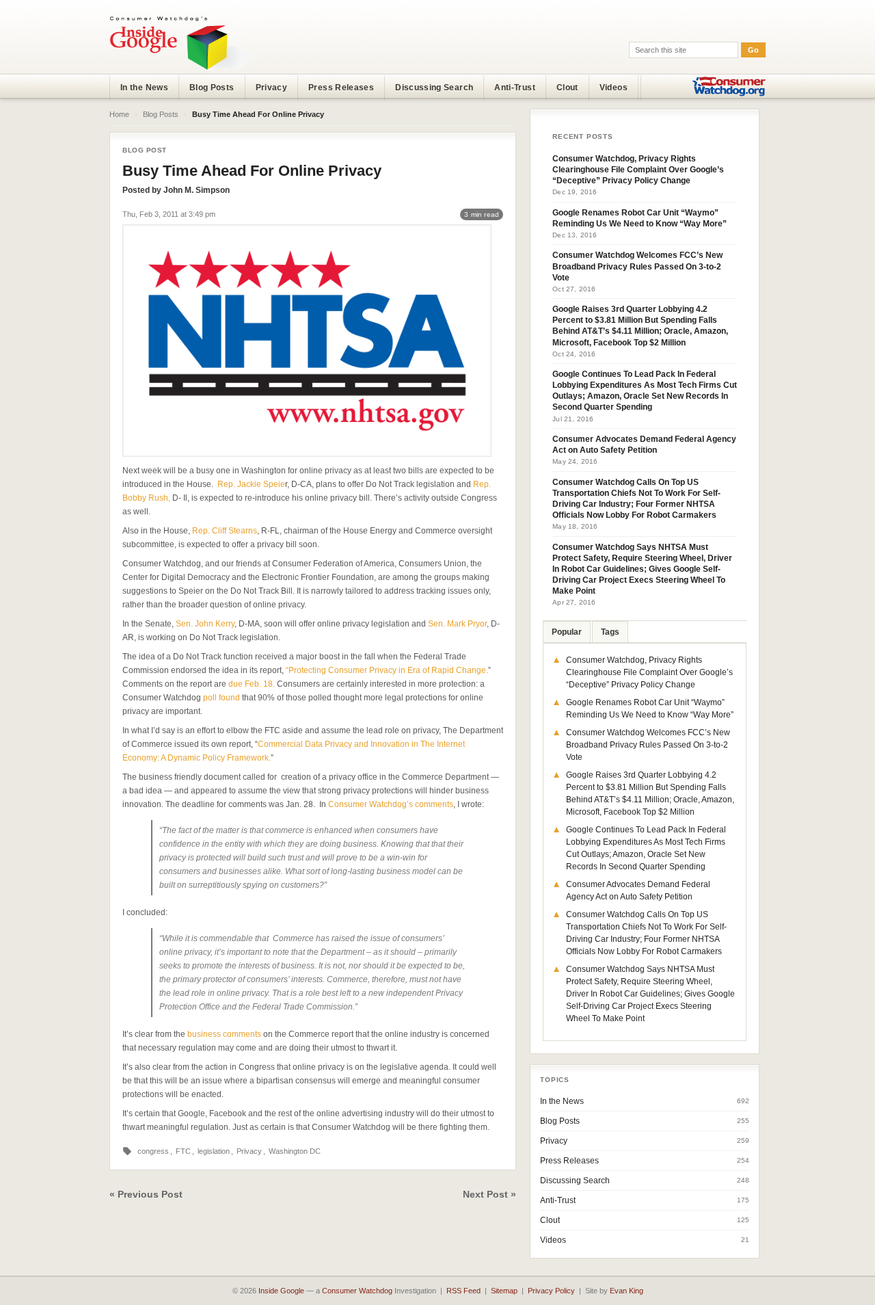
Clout (567, 87)
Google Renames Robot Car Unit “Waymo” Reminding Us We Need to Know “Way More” (639, 218)
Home (119, 114)
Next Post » (489, 1194)
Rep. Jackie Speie (251, 484)
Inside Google (281, 1291)
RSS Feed (463, 1291)
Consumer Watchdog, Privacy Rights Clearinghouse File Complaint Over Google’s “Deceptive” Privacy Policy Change (638, 170)
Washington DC (295, 1151)
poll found (221, 697)
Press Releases (341, 87)
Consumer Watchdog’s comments (390, 804)
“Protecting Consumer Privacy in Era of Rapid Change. (387, 670)
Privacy (272, 87)
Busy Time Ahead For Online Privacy (251, 170)
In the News (144, 87)
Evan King (626, 1291)
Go (753, 50)
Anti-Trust (514, 87)
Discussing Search (434, 87)
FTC (183, 1151)
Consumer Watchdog (357, 1291)
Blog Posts (211, 87)
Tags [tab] (610, 632)
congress (153, 1151)
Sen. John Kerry (205, 624)
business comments (224, 1034)
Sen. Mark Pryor (457, 624)
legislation (214, 1151)
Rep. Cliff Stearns (224, 531)
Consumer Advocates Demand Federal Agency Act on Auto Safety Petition (644, 444)
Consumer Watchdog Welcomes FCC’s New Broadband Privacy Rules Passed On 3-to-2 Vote (637, 266)
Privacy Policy (551, 1291)
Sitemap (504, 1291)
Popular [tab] (567, 632)
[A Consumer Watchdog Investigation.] (182, 42)
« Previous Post (146, 1194)
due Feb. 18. (251, 684)
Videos (614, 87)
